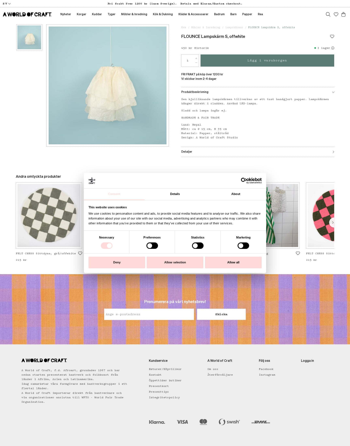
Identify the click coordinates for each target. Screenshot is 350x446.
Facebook (266, 369)
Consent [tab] (114, 194)
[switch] (152, 245)
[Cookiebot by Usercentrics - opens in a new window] (244, 181)
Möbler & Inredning (205, 27)
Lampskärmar (234, 27)
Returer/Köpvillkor (165, 369)
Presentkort (159, 386)
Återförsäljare (220, 374)
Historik (201, 48)
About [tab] (235, 194)
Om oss (212, 369)
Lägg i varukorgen (267, 60)
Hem (183, 27)
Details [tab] (175, 194)
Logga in (307, 361)
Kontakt (155, 374)
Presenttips (159, 391)
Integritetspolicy (164, 397)
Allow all (233, 262)
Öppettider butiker (165, 380)
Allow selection (175, 262)
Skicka (221, 314)
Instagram (267, 374)
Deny (117, 262)
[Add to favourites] (332, 36)
